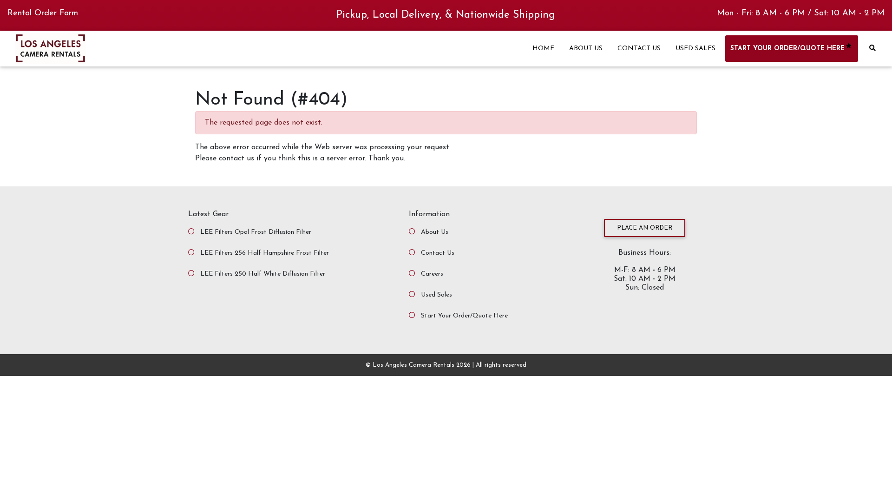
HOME (543, 48)
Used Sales (436, 294)
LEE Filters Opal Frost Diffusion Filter (255, 232)
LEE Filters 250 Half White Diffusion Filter (262, 274)
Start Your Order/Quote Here (464, 315)
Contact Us (437, 253)
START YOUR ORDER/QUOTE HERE (787, 48)
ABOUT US (586, 48)
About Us (434, 232)
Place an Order (644, 228)
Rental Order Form (42, 13)
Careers (432, 274)
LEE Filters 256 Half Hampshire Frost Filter (264, 253)
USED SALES (695, 48)
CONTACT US (639, 48)
